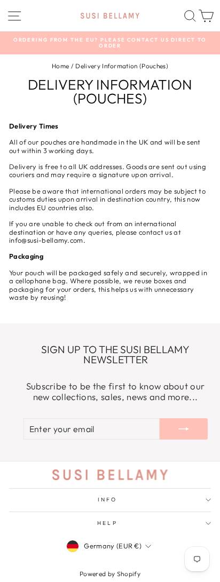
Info (107, 499)
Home (60, 66)
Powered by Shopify (110, 574)
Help (107, 523)
